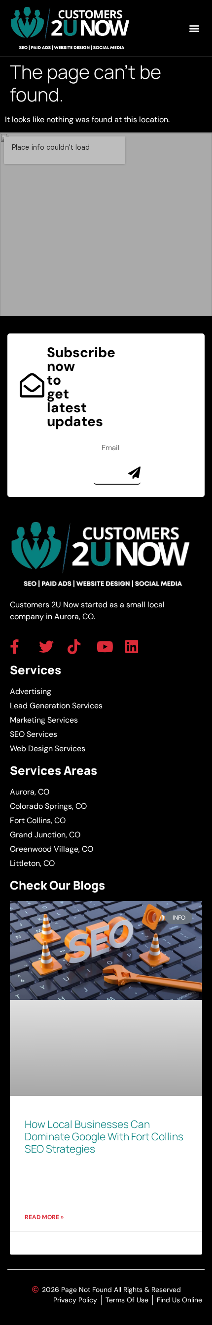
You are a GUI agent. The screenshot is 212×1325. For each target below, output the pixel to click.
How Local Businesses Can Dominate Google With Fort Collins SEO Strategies (104, 1136)
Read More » (44, 1217)
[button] (194, 28)
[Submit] (134, 473)
